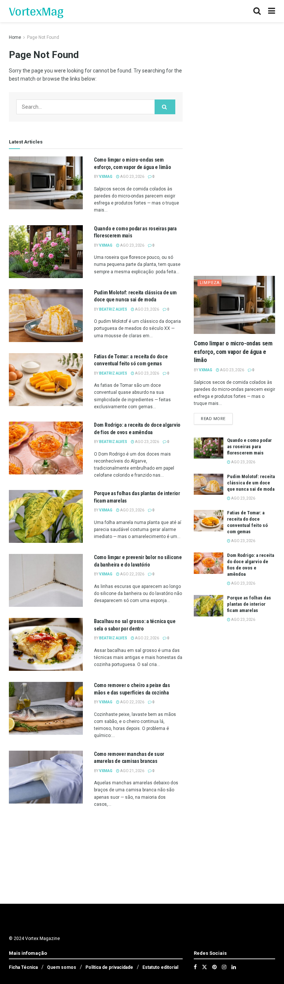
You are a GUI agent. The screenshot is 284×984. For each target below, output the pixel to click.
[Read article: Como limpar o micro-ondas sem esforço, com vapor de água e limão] (46, 182)
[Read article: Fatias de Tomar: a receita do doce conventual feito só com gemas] (46, 379)
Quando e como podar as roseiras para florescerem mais (249, 446)
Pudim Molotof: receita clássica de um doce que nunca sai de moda (251, 483)
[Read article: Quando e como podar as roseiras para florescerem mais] (46, 251)
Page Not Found (43, 37)
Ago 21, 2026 (131, 771)
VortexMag (36, 11)
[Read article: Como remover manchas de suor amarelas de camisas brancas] (46, 777)
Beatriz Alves (113, 309)
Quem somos (61, 967)
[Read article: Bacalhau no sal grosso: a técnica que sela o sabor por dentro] (46, 644)
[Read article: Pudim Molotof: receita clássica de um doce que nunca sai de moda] (46, 315)
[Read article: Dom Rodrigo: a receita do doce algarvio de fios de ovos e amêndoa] (46, 448)
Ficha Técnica (23, 967)
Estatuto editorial (160, 967)
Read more (217, 418)
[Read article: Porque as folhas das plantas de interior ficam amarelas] (46, 516)
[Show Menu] (271, 11)
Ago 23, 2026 (131, 177)
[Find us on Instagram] (224, 967)
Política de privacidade (109, 967)
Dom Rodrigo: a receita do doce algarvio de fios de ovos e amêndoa (250, 564)
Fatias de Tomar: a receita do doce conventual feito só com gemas (247, 522)
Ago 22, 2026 (131, 574)
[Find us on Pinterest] (214, 967)
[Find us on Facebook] (195, 967)
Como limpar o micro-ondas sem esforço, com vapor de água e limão (233, 351)
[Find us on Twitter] (204, 967)
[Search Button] (257, 11)
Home (15, 37)
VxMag (105, 177)
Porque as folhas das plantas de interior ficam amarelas (249, 604)
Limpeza (210, 282)
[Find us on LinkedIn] (233, 967)
